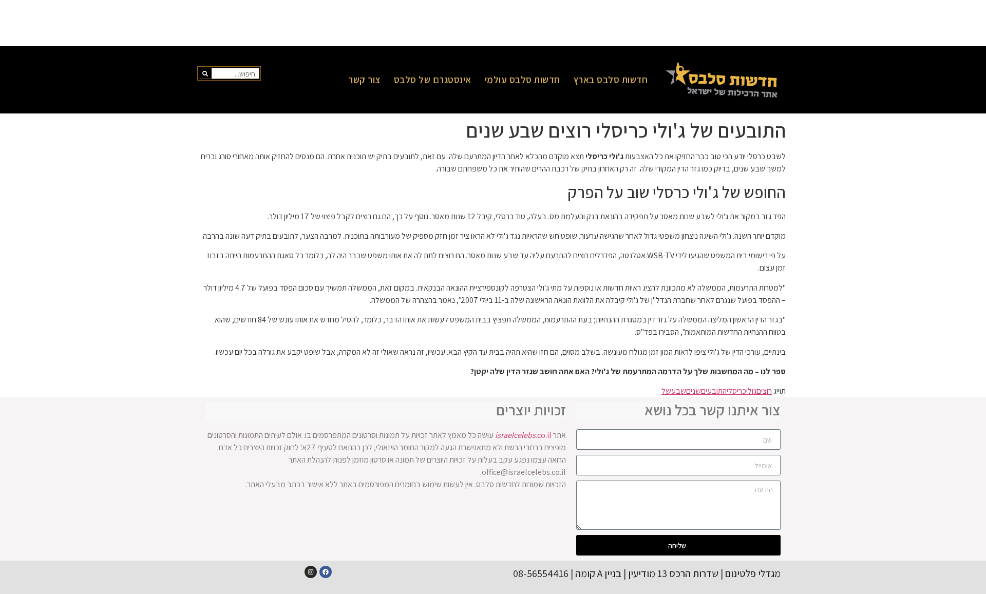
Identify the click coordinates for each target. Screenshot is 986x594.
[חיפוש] (205, 73)
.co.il (523, 435)
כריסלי (736, 391)
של (666, 391)
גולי (751, 391)
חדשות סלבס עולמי (522, 79)
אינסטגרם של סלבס (432, 79)
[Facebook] (325, 572)
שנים (693, 391)
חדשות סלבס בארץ (611, 79)
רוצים (764, 391)
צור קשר (364, 79)
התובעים (714, 391)
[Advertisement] (493, 23)
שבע (678, 391)
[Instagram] (311, 572)
